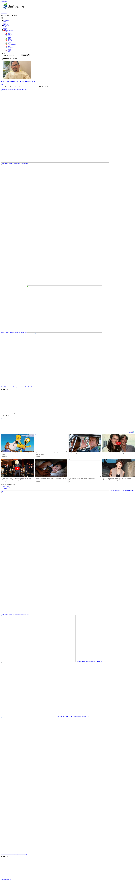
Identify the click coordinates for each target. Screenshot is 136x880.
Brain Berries (4, 13)
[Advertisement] (43, 401)
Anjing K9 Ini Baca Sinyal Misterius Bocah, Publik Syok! (14, 332)
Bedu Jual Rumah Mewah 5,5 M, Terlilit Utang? (18, 81)
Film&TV (5, 24)
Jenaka (4, 26)
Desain (5, 21)
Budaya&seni (6, 20)
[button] (4, 53)
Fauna (4, 23)
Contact (5, 488)
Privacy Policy (6, 486)
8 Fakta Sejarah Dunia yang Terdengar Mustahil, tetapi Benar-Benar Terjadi (18, 386)
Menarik (5, 28)
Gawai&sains (6, 25)
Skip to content (4, 1)
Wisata (4, 29)
